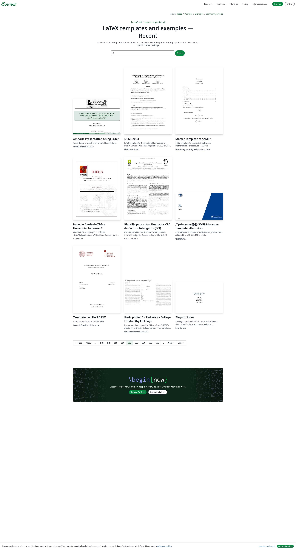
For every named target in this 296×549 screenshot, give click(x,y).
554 (143, 343)
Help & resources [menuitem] (259, 4)
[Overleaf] (8, 4)
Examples (199, 14)
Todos (179, 14)
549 (108, 343)
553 (136, 343)
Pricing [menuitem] (245, 4)
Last (181, 343)
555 (150, 343)
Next (171, 343)
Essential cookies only (267, 546)
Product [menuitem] (207, 4)
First (78, 343)
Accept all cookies (285, 546)
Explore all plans (157, 392)
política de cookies (164, 546)
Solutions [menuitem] (221, 4)
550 (115, 343)
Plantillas (189, 14)
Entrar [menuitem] (290, 4)
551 (122, 343)
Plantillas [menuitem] (234, 4)
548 (101, 343)
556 (157, 343)
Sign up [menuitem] (277, 4)
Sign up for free (138, 392)
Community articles (214, 14)
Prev (88, 343)
